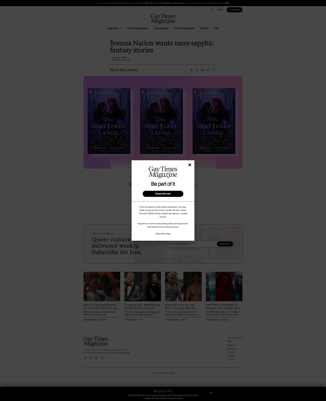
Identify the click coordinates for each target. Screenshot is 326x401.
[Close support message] (189, 164)
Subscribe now (163, 194)
